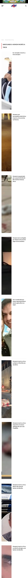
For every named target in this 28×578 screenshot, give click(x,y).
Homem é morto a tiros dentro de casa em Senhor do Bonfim (19, 486)
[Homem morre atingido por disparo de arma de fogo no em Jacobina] (6, 266)
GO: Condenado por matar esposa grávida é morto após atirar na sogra (19, 302)
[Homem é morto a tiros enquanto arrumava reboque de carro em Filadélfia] (6, 451)
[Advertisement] (14, 24)
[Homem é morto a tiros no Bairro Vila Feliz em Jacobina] (6, 389)
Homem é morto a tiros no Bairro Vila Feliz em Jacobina (19, 363)
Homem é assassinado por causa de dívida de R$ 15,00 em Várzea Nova (19, 178)
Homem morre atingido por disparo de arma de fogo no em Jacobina (19, 239)
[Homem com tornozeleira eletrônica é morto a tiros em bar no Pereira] (6, 142)
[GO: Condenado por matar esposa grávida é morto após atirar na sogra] (6, 327)
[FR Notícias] (14, 5)
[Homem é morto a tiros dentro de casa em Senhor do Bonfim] (6, 513)
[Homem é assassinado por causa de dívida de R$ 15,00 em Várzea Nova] (6, 204)
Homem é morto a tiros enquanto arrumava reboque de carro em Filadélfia (19, 425)
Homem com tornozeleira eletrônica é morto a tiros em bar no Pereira (19, 117)
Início (2, 39)
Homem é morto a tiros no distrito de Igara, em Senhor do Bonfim (19, 548)
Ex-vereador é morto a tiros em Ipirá (19, 53)
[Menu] (2, 6)
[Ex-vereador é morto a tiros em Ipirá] (6, 81)
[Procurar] (26, 6)
